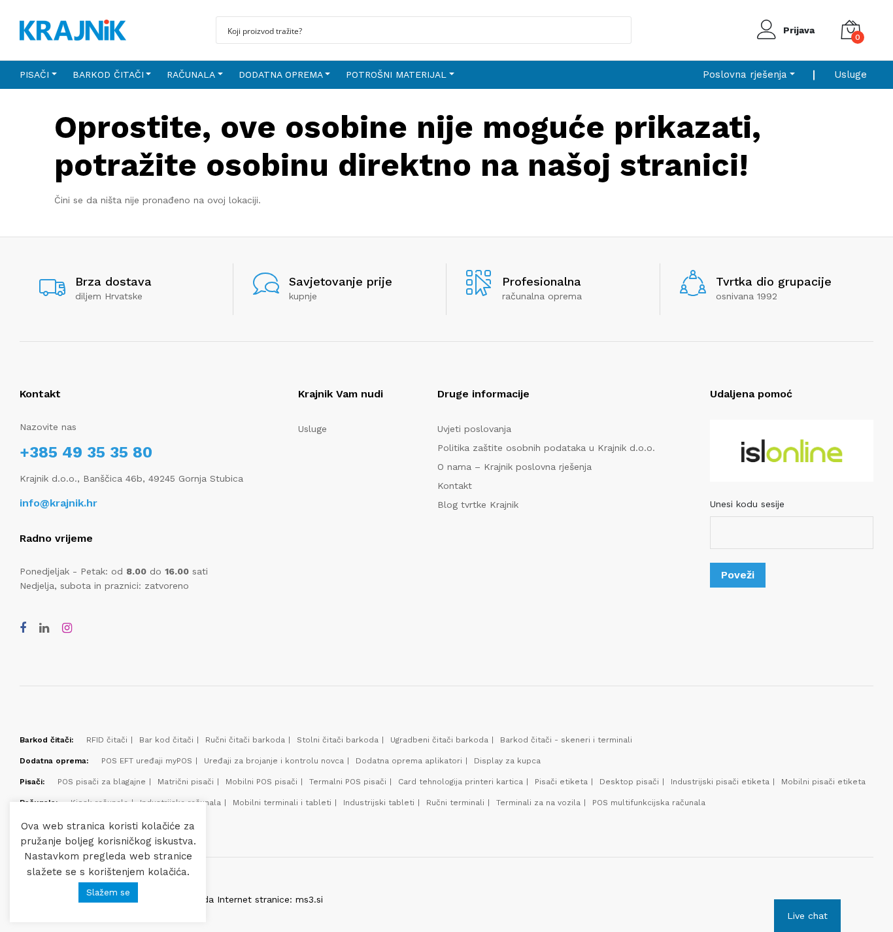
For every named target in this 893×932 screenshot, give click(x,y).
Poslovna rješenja (745, 74)
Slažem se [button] (108, 892)
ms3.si (309, 899)
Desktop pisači (629, 781)
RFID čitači (106, 739)
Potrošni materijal (396, 74)
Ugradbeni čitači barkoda (439, 739)
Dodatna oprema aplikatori (409, 760)
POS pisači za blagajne (102, 781)
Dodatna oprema (281, 74)
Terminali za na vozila (538, 802)
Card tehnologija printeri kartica (460, 781)
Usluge (850, 74)
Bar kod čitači (166, 739)
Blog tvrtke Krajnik (477, 504)
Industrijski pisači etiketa (720, 781)
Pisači (34, 74)
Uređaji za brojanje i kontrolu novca (274, 760)
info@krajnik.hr (58, 503)
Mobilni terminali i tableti (282, 802)
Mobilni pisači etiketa (823, 781)
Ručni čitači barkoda (245, 739)
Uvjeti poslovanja (474, 429)
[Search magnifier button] (618, 30)
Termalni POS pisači (347, 781)
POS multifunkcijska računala (648, 802)
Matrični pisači (186, 781)
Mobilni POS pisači (261, 781)
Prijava (799, 30)
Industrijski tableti (378, 802)
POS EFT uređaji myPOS (146, 760)
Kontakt (454, 485)
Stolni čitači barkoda (338, 739)
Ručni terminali (455, 802)
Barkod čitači (108, 74)
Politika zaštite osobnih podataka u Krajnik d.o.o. (546, 447)
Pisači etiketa (561, 781)
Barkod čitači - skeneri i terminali (566, 739)
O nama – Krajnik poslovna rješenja (514, 466)
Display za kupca (507, 760)
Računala (191, 74)
